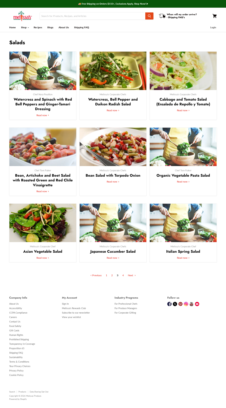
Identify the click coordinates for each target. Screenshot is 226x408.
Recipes (38, 27)
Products (22, 391)
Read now (42, 115)
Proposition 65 (16, 348)
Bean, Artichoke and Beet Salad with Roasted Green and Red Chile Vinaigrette (43, 180)
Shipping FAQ (81, 27)
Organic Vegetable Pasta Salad (183, 175)
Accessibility (15, 308)
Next (131, 275)
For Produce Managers (126, 308)
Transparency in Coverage (22, 343)
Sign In (65, 303)
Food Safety (15, 326)
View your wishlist (71, 317)
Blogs (50, 27)
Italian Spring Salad (183, 251)
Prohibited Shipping (19, 339)
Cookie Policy (16, 375)
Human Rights (16, 334)
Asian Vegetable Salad (42, 251)
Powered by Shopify (18, 399)
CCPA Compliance (18, 312)
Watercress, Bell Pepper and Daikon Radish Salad (113, 102)
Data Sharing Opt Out (39, 391)
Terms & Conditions (19, 361)
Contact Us (14, 321)
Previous (97, 275)
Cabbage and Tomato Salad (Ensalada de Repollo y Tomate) (183, 102)
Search (12, 391)
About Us (64, 27)
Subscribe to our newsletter (76, 312)
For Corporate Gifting (125, 312)
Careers (13, 317)
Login (213, 27)
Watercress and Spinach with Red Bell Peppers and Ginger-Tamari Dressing (43, 104)
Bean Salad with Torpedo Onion (113, 175)
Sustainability (16, 357)
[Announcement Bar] (113, 3)
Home (12, 27)
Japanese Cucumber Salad (113, 251)
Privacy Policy (16, 370)
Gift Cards (14, 330)
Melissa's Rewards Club (74, 308)
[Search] (149, 16)
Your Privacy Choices (19, 366)
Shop (24, 27)
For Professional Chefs (126, 303)
